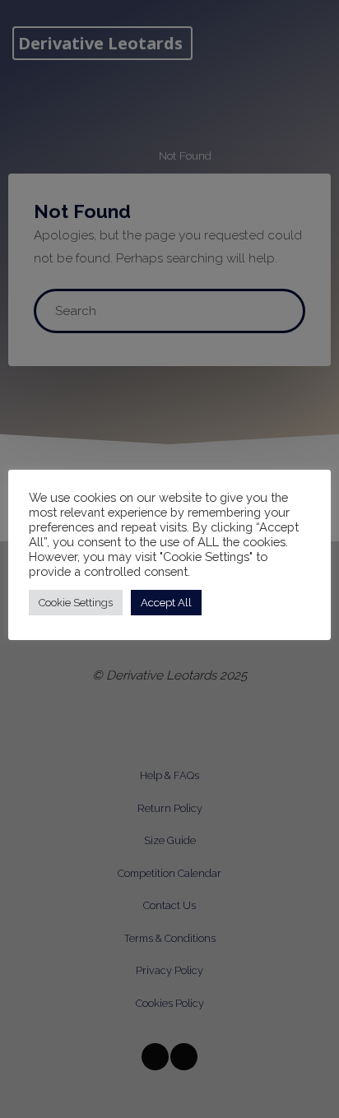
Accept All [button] (166, 602)
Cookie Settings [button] (76, 602)
